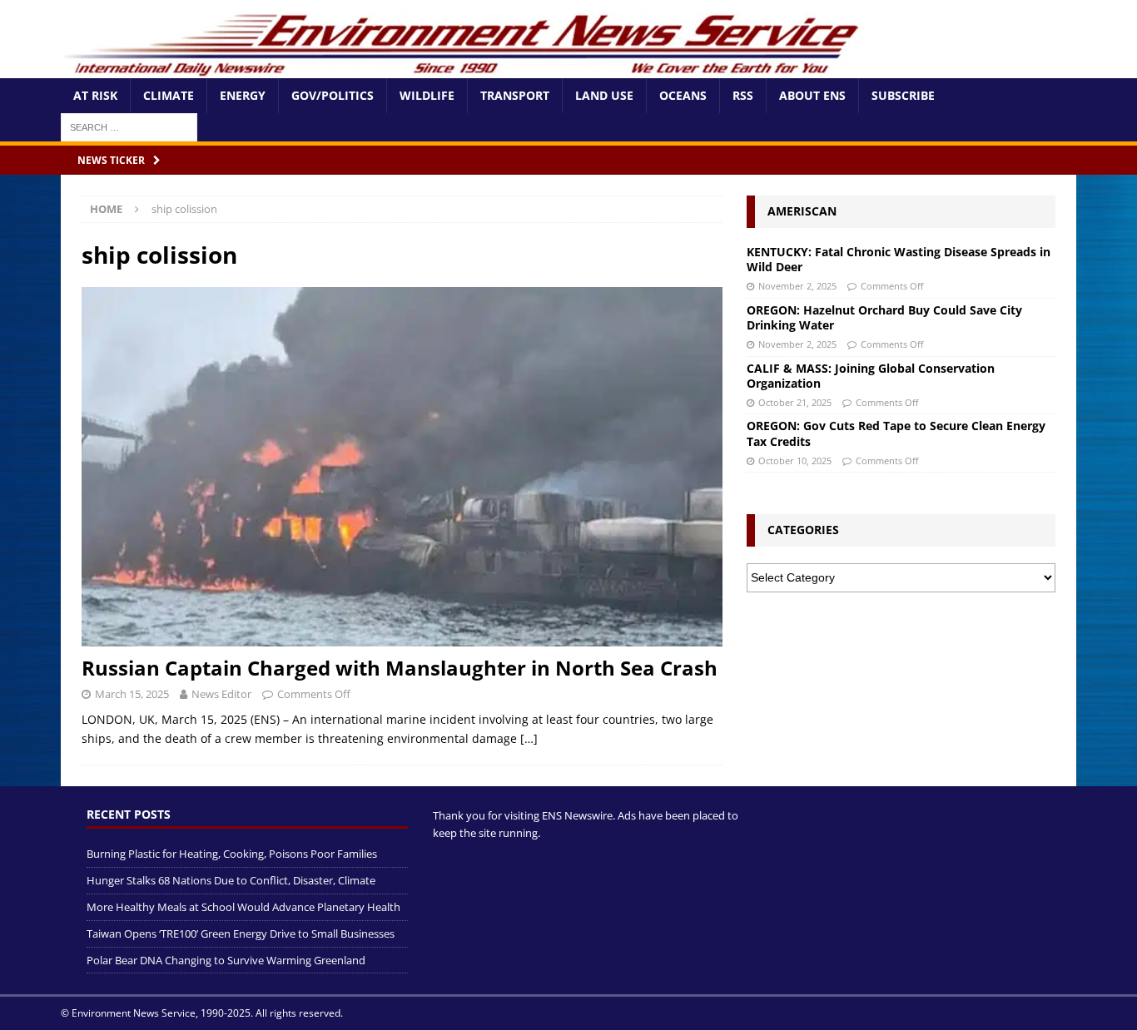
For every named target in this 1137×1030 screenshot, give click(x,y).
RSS (742, 95)
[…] (529, 738)
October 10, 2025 (795, 460)
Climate (168, 95)
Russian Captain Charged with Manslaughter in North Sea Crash (399, 667)
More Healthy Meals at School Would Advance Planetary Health (243, 906)
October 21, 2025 (795, 402)
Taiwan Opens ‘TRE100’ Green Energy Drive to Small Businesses (241, 933)
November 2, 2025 (797, 286)
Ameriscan (802, 211)
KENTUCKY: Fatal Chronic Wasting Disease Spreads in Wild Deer (898, 259)
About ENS (812, 95)
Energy (243, 95)
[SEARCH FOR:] (129, 126)
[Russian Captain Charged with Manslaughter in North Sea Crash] (402, 467)
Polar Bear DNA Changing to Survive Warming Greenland (226, 960)
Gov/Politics (332, 95)
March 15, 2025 (132, 693)
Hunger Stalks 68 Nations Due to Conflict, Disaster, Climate (231, 880)
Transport (514, 95)
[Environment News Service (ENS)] (464, 69)
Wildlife (427, 95)
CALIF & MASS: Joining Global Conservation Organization (871, 375)
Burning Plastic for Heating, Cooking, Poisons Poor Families (232, 853)
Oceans (683, 95)
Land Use (604, 95)
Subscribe (903, 95)
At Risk (95, 95)
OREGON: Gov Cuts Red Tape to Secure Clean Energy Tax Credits (896, 433)
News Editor (221, 693)
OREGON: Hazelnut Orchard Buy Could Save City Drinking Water (884, 317)
